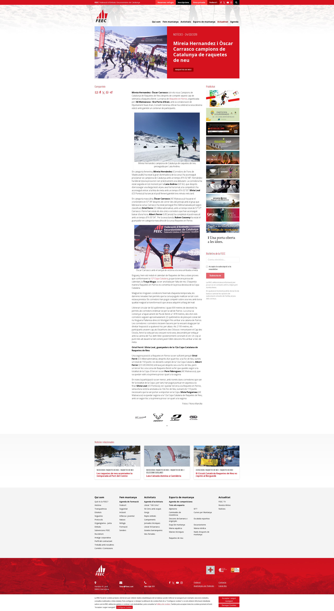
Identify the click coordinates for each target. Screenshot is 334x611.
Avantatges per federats (204, 586)
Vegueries (99, 516)
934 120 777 (149, 586)
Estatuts (98, 512)
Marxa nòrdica (200, 528)
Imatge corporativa (103, 537)
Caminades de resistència (175, 513)
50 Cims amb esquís (152, 509)
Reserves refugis (166, 2)
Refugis (122, 523)
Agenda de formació (129, 501)
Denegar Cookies (229, 605)
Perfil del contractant (103, 541)
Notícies (178, 34)
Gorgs (146, 512)
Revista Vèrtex (225, 505)
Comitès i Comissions (104, 548)
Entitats (98, 527)
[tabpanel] (140, 417)
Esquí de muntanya (177, 524)
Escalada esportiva (202, 518)
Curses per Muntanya (203, 512)
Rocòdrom (99, 534)
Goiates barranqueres (153, 530)
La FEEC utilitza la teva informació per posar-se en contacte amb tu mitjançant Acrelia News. (221, 285)
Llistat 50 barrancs (152, 527)
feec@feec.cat (126, 586)
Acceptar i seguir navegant (229, 599)
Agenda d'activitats (153, 501)
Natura (122, 519)
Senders (122, 530)
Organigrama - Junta (103, 523)
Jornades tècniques (152, 523)
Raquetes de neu (183, 70)
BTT (195, 509)
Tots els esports (176, 505)
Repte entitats (150, 516)
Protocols (99, 519)
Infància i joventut (127, 516)
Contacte (222, 582)
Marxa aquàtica (175, 528)
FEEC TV (222, 501)
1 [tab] (167, 425)
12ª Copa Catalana (159, 278)
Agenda (234, 21)
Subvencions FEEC (102, 530)
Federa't (213, 2)
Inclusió (122, 512)
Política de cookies (163, 604)
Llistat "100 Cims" (151, 505)
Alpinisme (173, 509)
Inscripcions (183, 2)
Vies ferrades (149, 534)
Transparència (101, 509)
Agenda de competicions (180, 501)
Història (98, 505)
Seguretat (123, 509)
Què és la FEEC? (101, 501)
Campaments (150, 519)
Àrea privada (199, 2)
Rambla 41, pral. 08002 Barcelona (102, 587)
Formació (123, 527)
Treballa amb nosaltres (104, 545)
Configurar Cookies (124, 607)
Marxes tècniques (176, 532)
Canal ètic (223, 586)
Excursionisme (200, 524)
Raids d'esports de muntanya (201, 533)
